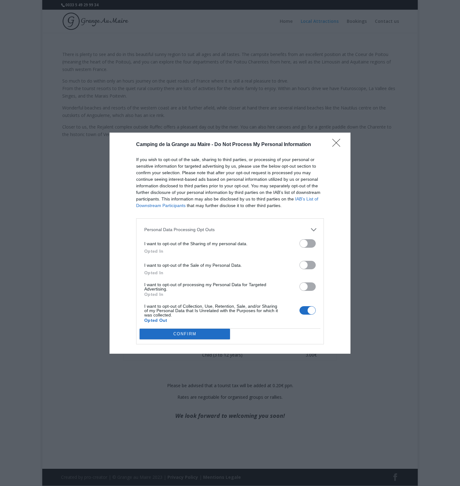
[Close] (338, 145)
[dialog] (230, 243)
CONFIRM (185, 334)
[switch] (307, 243)
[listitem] (230, 229)
